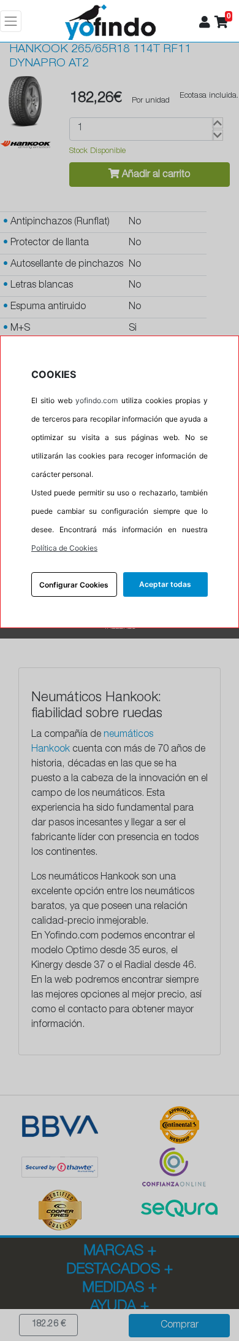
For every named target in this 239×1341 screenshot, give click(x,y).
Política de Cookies (64, 548)
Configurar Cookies (73, 584)
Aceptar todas (165, 584)
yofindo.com (96, 400)
